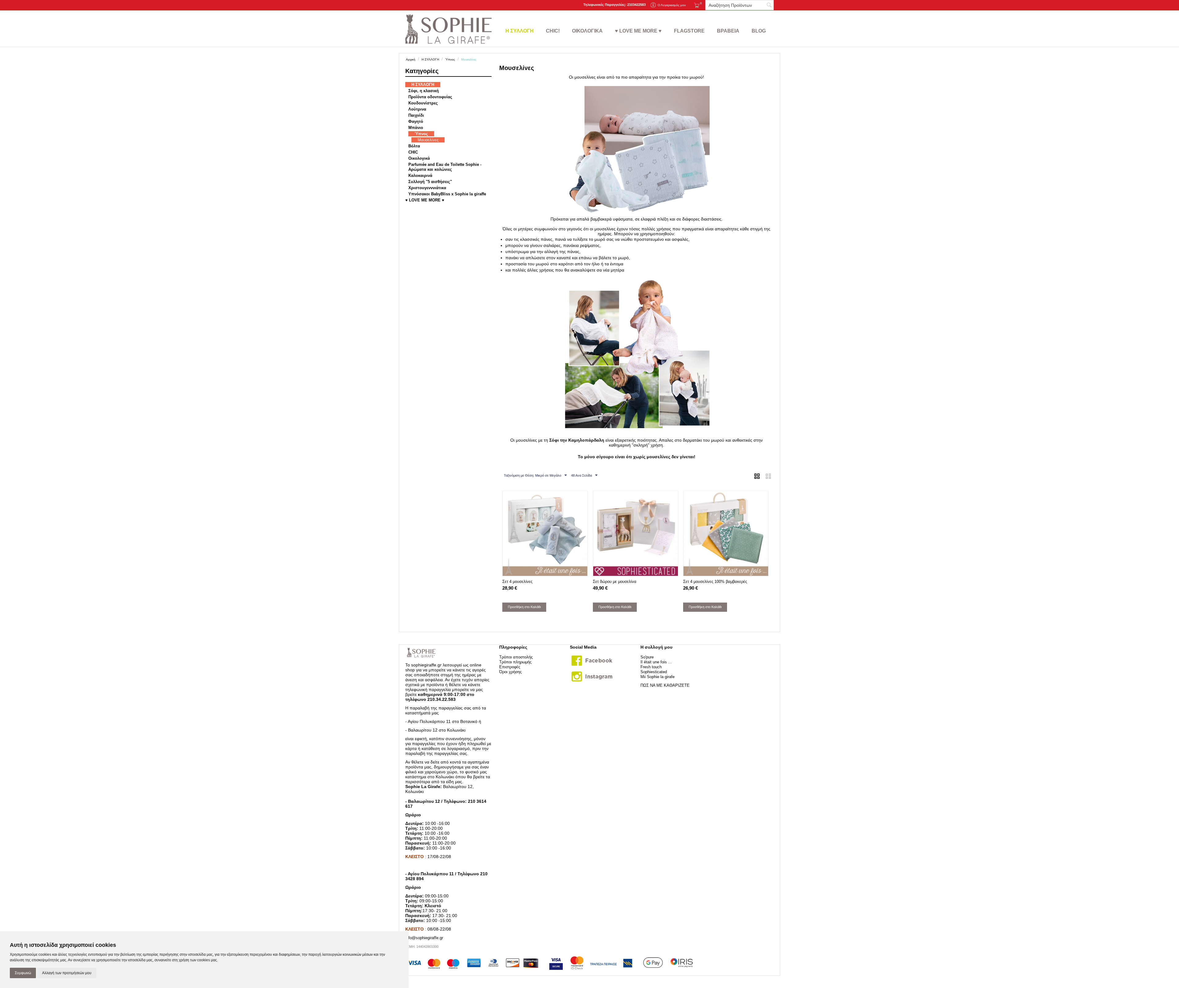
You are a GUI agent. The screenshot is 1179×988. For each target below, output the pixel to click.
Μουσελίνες (428, 140)
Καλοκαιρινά (420, 175)
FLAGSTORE (689, 30)
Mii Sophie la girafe (657, 676)
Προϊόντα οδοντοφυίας (430, 97)
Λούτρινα (417, 109)
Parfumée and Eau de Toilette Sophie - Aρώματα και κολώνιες (444, 167)
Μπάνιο (415, 127)
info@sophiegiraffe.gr (424, 937)
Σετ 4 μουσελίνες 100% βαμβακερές (715, 581)
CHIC (413, 152)
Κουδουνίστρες (423, 103)
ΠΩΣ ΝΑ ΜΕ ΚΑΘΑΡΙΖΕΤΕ (665, 685)
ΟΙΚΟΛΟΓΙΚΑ (587, 30)
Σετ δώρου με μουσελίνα (614, 581)
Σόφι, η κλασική (423, 90)
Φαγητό (415, 121)
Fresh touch (651, 667)
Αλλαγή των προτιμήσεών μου (66, 973)
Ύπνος (450, 59)
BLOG (759, 30)
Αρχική (410, 59)
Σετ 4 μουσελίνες (517, 581)
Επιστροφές (509, 667)
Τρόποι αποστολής (516, 657)
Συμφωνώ (23, 973)
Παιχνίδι (416, 115)
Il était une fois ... (656, 662)
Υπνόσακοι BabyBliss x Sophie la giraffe (447, 194)
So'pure (647, 657)
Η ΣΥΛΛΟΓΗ (519, 30)
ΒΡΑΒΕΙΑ (728, 30)
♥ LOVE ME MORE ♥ (638, 30)
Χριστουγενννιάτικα (427, 187)
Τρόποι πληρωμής (515, 662)
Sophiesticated (653, 672)
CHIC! (553, 30)
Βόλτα (414, 146)
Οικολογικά (419, 158)
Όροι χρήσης (510, 672)
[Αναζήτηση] (769, 6)
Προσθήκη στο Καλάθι (524, 607)
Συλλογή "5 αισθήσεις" (430, 181)
